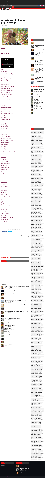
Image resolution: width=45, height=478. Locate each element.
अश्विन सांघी (36, 166)
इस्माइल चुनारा (38, 181)
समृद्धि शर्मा (41, 419)
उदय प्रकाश (36, 182)
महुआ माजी (36, 322)
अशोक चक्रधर (39, 163)
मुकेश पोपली (41, 330)
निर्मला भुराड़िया (42, 265)
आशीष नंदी (42, 178)
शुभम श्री (35, 402)
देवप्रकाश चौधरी (32, 254)
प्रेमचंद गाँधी (34, 297)
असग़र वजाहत (32, 167)
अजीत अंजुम (32, 135)
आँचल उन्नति (36, 167)
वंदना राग (38, 368)
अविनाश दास (32, 163)
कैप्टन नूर (32, 208)
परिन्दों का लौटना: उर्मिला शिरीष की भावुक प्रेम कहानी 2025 (39, 78)
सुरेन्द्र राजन (32, 438)
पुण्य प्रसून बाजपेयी (37, 280)
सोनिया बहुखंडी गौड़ (36, 445)
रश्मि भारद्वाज (36, 349)
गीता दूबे (35, 215)
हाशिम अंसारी (36, 456)
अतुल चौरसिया (32, 136)
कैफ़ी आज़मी (35, 208)
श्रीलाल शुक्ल (32, 407)
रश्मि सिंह (39, 349)
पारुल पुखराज (39, 277)
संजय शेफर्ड (36, 410)
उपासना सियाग (39, 182)
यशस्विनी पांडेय (36, 338)
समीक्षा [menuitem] (22, 7)
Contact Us (42, 476)
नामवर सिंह (36, 262)
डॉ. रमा (36, 238)
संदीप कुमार (42, 411)
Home (1, 5)
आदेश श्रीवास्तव (37, 170)
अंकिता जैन (32, 131)
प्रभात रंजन (36, 289)
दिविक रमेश (40, 247)
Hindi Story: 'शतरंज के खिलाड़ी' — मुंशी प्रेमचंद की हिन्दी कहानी (12, 318)
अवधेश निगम (32, 162)
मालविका (35, 326)
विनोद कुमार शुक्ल (32, 377)
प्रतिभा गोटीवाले (34, 284)
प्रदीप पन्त (42, 285)
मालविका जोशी (38, 326)
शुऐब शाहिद (32, 402)
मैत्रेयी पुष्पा (42, 334)
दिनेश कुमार (42, 246)
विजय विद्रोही (32, 373)
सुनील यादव (42, 433)
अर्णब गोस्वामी (39, 158)
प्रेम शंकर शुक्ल (39, 296)
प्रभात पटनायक (32, 289)
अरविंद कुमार (32, 155)
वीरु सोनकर (36, 387)
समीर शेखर (38, 419)
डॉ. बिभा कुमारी (32, 238)
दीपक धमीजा (35, 250)
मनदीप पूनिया (32, 315)
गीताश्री (40, 215)
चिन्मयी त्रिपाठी (32, 223)
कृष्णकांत (39, 204)
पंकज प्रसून (32, 273)
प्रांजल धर (36, 292)
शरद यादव (35, 392)
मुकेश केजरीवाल (37, 330)
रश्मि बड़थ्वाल (32, 349)
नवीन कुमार (39, 261)
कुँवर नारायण (36, 200)
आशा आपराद (32, 178)
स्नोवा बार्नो (35, 448)
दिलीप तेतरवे (37, 247)
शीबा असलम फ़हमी (41, 400)
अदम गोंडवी (36, 136)
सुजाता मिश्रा (32, 429)
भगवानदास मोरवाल (39, 303)
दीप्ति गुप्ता (42, 250)
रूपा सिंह (36, 361)
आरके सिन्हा (35, 173)
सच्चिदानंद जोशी (32, 415)
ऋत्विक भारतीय (35, 189)
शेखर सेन (32, 403)
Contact (11, 5)
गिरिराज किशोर (32, 213)
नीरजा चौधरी (42, 266)
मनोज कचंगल (39, 316)
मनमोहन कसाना (36, 315)
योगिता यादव (32, 341)
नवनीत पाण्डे (35, 261)
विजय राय (40, 372)
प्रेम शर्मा (42, 296)
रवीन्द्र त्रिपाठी (36, 346)
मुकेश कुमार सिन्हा (32, 330)
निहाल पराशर (35, 266)
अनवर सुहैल (32, 139)
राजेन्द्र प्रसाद (32, 354)
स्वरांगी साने (36, 449)
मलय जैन (39, 319)
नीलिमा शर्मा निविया (36, 270)
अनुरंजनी (42, 144)
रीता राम (39, 360)
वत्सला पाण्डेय (32, 369)
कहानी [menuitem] (15, 7)
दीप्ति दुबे (32, 251)
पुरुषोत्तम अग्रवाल (41, 280)
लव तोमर (35, 365)
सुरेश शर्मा (35, 438)
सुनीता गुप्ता (32, 433)
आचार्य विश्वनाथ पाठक (33, 170)
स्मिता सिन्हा (38, 448)
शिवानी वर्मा (38, 399)
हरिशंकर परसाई (37, 453)
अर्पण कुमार (36, 159)
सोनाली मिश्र (39, 444)
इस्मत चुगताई (35, 181)
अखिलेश (38, 132)
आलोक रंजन (36, 177)
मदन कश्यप (39, 312)
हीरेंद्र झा (39, 456)
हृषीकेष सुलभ (32, 457)
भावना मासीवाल (36, 307)
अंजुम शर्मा (42, 131)
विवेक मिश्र (32, 381)
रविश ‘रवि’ (38, 345)
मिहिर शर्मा (39, 327)
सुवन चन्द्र (42, 438)
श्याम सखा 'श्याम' (32, 406)
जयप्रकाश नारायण (32, 224)
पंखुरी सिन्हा (38, 274)
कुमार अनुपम (32, 201)
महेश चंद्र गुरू (35, 323)
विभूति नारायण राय (33, 380)
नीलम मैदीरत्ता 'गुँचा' (33, 269)
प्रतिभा (31, 284)
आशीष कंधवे (38, 178)
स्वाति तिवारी (39, 449)
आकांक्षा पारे (39, 167)
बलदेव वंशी (41, 300)
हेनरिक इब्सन (36, 457)
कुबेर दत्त (40, 200)
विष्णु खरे (37, 384)
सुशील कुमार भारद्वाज (33, 441)
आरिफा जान (40, 174)
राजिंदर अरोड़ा (32, 353)
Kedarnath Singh (14, 229)
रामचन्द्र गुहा (32, 358)
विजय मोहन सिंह (36, 372)
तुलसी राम (39, 243)
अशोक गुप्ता (36, 163)
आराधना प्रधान (32, 174)
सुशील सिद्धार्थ (42, 441)
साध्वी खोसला (39, 425)
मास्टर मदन (36, 327)
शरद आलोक (36, 391)
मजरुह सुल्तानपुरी (41, 311)
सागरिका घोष (35, 425)
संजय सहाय (40, 410)
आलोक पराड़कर (32, 177)
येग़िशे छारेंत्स (39, 339)
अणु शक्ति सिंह (39, 135)
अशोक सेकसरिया (32, 166)
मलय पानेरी (42, 319)
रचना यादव (39, 342)
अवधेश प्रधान (36, 162)
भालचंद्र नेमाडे (32, 307)
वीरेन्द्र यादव (32, 388)
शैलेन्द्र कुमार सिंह (39, 403)
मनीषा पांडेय (35, 316)
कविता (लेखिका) (36, 197)
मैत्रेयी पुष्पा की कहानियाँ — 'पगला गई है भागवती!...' (11, 293)
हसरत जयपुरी (32, 456)
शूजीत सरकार (38, 402)
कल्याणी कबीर (32, 197)
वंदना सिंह (41, 368)
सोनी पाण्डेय (40, 445)
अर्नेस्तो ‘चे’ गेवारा (32, 159)
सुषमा (40, 442)
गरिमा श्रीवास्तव (35, 212)
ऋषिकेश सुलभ (39, 189)
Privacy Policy (7, 5)
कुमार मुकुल (36, 201)
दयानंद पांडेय (35, 246)
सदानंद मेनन (32, 418)
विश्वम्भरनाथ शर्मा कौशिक (33, 384)
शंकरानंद (40, 388)
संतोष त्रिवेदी (35, 411)
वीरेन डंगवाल (40, 387)
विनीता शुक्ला (36, 376)
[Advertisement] (22, 2)
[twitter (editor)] (43, 5)
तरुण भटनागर (32, 242)
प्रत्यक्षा (39, 285)
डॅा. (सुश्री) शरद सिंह (33, 234)
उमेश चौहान (35, 185)
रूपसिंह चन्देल (32, 361)
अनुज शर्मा (41, 143)
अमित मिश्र (35, 151)
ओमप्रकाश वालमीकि (33, 192)
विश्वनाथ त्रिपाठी (35, 383)
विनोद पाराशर (40, 377)
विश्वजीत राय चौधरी (39, 381)
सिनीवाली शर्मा (39, 426)
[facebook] (39, 5)
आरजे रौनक (39, 173)
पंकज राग (35, 273)
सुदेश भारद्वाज (40, 429)
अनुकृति (35, 143)
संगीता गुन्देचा (39, 407)
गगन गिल (32, 212)
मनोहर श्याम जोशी (37, 318)
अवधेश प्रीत (39, 162)
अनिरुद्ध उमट (37, 140)
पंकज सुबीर (35, 274)
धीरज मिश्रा (32, 257)
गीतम (42, 213)
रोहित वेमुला (36, 364)
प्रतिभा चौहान (38, 284)
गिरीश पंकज (36, 213)
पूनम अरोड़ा (32, 281)
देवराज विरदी (36, 254)
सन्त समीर (32, 419)
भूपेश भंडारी (32, 308)
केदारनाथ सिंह (6, 229)
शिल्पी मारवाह (39, 396)
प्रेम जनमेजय (32, 296)
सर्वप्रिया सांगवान (32, 422)
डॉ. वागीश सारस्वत (38, 239)
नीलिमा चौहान (40, 269)
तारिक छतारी (36, 243)
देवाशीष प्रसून (40, 254)
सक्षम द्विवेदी (32, 414)
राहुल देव (39, 358)
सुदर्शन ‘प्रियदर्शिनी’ (36, 429)
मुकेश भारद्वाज (32, 331)
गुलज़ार (36, 216)
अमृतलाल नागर (32, 154)
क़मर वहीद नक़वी (40, 197)
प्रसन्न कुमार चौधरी (32, 292)
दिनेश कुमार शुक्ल (32, 247)
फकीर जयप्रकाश (32, 299)
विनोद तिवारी (37, 377)
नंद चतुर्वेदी (32, 258)
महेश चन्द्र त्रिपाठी (39, 323)
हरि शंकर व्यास (35, 452)
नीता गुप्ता (39, 266)
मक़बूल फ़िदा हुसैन (37, 311)
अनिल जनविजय (40, 140)
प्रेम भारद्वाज (36, 296)
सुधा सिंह (42, 430)
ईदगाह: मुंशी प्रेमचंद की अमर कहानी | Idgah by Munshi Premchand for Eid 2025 (15, 290)
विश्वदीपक (32, 383)
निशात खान (32, 266)
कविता (3, 229)
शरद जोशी (39, 391)
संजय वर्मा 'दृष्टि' (32, 410)
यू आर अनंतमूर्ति (32, 339)
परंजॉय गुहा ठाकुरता (41, 276)
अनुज (38, 143)
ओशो (39, 192)
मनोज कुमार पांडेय (33, 318)
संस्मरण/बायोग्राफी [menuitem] (26, 7)
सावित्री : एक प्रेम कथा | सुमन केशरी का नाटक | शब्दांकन (11, 297)
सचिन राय (40, 414)
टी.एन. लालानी (32, 232)
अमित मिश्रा (38, 151)
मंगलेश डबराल (39, 308)
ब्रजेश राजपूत (35, 303)
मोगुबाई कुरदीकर (36, 335)
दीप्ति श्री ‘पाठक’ (35, 251)
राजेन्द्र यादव (39, 354)
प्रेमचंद (31, 297)
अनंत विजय (39, 136)
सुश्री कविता (37, 442)
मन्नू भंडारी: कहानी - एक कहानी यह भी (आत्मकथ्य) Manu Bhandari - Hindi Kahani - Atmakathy (39, 82)
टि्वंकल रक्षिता (40, 231)
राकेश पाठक (36, 350)
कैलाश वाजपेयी (32, 209)
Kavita (10, 229)
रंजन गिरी (35, 341)
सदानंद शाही (35, 418)
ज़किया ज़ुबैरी (32, 227)
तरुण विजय (36, 242)
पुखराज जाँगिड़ (32, 280)
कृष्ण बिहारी (36, 204)
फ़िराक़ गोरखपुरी (40, 299)
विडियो (8, 229)
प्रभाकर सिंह (36, 288)
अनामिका (35, 139)
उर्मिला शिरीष (32, 186)
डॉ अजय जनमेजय (33, 235)
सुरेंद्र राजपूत (36, 437)
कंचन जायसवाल (32, 193)
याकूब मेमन (40, 338)
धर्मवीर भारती (40, 255)
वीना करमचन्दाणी (32, 387)
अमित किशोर (39, 150)
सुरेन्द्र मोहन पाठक (39, 437)
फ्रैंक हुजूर (35, 300)
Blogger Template (6, 476)
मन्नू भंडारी (41, 318)
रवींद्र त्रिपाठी (41, 345)
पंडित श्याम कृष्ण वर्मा (33, 276)
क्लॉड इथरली (41, 209)
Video (19, 229)
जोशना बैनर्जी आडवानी (41, 228)
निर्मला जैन (38, 265)
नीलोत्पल (40, 270)
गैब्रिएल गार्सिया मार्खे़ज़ (40, 216)
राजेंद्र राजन (36, 353)
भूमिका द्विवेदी (35, 308)
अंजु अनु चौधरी (38, 131)
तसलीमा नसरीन (39, 242)
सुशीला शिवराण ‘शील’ (33, 442)
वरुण (35, 369)
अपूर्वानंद (32, 147)
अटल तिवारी (36, 135)
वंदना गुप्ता (32, 368)
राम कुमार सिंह (36, 357)
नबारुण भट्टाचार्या (39, 258)
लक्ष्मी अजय (41, 364)
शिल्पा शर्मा (36, 396)
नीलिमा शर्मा (32, 270)
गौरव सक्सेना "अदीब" (37, 219)
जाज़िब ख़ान (36, 227)
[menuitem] (13, 7)
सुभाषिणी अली (39, 434)
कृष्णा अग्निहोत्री (32, 205)
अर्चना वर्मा (35, 158)
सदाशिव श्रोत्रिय (39, 418)
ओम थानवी (36, 190)
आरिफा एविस (36, 174)
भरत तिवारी (32, 304)
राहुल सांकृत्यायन (32, 360)
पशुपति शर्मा (35, 277)
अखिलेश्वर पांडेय (41, 132)
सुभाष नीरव (35, 434)
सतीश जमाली (36, 415)
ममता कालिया (32, 319)
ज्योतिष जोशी (36, 231)
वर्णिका (37, 369)
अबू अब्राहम (35, 147)
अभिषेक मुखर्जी (41, 148)
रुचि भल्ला (42, 360)
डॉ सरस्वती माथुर (37, 235)
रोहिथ (38, 364)
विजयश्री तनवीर (40, 373)
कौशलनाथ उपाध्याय (37, 209)
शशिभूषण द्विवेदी (32, 395)
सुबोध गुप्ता (32, 434)
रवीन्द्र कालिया (32, 346)
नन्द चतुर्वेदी (35, 258)
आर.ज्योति (32, 173)
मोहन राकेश (40, 335)
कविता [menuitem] (18, 7)
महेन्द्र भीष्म (32, 323)
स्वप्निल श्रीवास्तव (32, 449)
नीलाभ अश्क (37, 269)
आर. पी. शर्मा (39, 171)
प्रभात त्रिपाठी (39, 288)
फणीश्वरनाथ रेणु (36, 299)
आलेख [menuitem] (38, 7)
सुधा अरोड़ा (32, 430)
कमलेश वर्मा (35, 196)
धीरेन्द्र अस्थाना (39, 257)
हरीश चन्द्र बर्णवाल (41, 453)
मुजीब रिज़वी (39, 331)
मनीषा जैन (32, 316)
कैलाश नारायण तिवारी (39, 208)
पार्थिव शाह (42, 277)
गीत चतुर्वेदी (39, 213)
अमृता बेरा (39, 154)
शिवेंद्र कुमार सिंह (32, 400)
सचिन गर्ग (37, 414)
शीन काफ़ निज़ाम (36, 400)
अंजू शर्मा (32, 132)
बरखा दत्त (38, 300)
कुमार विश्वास (39, 201)
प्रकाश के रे (39, 281)
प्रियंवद (38, 293)
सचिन (35, 414)
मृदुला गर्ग (35, 334)
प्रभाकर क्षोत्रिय (32, 288)
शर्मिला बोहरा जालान (40, 392)
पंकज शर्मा (38, 273)
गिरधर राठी (39, 212)
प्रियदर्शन (41, 293)
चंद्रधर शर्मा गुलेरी (36, 220)
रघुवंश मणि (42, 341)
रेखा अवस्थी (39, 361)
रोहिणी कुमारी (32, 364)
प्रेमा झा (37, 297)
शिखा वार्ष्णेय (32, 396)
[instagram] (42, 5)
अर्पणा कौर (40, 159)
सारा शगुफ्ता (32, 426)
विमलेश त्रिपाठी (40, 380)
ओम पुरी (39, 190)
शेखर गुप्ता (42, 402)
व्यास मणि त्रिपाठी (36, 388)
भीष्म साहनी (40, 307)
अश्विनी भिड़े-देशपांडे (41, 166)
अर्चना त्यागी (32, 158)
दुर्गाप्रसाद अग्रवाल (40, 251)
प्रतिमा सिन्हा (36, 285)
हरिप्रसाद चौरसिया (33, 453)
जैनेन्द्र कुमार (36, 228)
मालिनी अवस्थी (32, 327)
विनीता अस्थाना (32, 376)
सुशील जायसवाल (38, 441)
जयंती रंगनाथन (41, 223)
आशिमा (35, 178)
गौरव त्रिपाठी (32, 219)
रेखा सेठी (42, 361)
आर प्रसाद (36, 171)
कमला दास (32, 196)
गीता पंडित (38, 215)
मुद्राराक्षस (42, 331)
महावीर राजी (32, 322)
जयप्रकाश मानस (37, 224)
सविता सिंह (32, 425)
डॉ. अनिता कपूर (41, 235)
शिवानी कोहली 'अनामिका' (33, 399)
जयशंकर (40, 224)
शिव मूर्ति (42, 396)
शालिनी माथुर (36, 395)
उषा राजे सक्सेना (39, 186)
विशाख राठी (35, 381)
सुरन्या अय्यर (32, 437)
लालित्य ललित (38, 365)
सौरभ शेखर (32, 448)
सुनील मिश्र (38, 433)
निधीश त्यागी (32, 265)
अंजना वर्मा (35, 131)
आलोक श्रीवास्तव (40, 177)
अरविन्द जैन (41, 155)
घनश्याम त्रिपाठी (41, 219)
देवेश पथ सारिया (36, 255)
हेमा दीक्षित (39, 457)
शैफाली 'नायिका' (35, 403)
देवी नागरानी (32, 255)
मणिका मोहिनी (35, 312)
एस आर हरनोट (32, 190)
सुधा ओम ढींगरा (35, 430)
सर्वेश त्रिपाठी (40, 422)
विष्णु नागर (41, 384)
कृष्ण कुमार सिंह (32, 204)
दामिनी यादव (38, 246)
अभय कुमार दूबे (38, 147)
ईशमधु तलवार (32, 182)
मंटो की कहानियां (32, 311)
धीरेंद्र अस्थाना (35, 257)
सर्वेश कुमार (36, 422)
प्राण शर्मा (39, 292)
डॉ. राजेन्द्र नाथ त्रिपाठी (33, 239)
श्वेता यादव (36, 407)
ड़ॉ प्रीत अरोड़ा (36, 232)
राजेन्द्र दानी (39, 353)
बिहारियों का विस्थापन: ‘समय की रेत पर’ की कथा (39, 74)
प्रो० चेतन (40, 297)
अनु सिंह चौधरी (32, 143)
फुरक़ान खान (32, 300)
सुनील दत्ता (35, 433)
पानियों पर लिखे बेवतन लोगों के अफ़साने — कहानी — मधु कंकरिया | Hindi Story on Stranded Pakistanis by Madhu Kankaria (16, 301)
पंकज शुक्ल (41, 273)
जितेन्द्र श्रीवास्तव (32, 228)
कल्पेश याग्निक (39, 196)
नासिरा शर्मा (39, 262)
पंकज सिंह (32, 274)
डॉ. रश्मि (42, 238)
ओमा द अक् (37, 192)
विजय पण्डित (32, 372)
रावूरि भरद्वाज (35, 358)
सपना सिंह (35, 419)
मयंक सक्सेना (36, 319)
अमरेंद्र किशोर (36, 150)
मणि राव (32, 312)
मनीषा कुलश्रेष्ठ (40, 315)
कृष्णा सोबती (36, 205)
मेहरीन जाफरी (38, 334)
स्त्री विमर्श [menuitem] (31, 7)
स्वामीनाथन (32, 452)
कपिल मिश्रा (36, 193)
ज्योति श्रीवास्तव (32, 231)
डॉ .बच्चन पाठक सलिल (38, 234)
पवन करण (32, 277)
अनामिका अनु (38, 139)
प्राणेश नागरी (32, 293)
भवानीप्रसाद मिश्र (36, 304)
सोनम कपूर (32, 444)
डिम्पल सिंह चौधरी (40, 232)
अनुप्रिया (39, 144)
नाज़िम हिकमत (32, 262)
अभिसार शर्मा (32, 150)
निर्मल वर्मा (35, 265)
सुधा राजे (39, 430)
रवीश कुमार (39, 346)
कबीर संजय (40, 193)
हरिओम (39, 452)
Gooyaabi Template (15, 476)
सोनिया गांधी (32, 445)
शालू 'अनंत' (40, 395)
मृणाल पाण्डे (32, 334)
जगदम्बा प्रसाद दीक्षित (37, 223)
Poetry (17, 229)
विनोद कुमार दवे (40, 376)
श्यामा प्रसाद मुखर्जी (37, 406)
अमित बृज (32, 151)
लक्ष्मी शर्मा (32, 365)
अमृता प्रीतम (36, 154)
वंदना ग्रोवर (35, 368)
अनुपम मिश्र (32, 144)
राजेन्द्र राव (42, 354)
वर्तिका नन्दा (40, 369)
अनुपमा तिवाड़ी (35, 144)
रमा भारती (32, 345)
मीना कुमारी (42, 327)
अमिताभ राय (42, 151)
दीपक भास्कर (39, 250)
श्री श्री (41, 406)
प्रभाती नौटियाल (39, 289)
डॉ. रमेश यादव (39, 238)
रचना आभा (36, 342)
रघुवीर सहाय (32, 342)
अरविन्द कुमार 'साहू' (37, 155)
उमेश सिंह (32, 185)
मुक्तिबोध (36, 331)
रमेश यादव (35, 345)
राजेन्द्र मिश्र (36, 354)
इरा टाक (32, 181)
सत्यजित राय (40, 415)
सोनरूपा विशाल (35, 444)
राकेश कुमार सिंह (32, 350)
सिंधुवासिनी (35, 426)
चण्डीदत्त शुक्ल (40, 220)
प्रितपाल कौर (35, 293)
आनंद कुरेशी (42, 170)
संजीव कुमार (32, 411)
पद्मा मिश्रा (37, 276)
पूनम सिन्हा (35, 281)
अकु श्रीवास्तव (35, 132)
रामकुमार (39, 357)
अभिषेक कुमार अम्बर (37, 148)
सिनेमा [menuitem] (35, 7)
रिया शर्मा (36, 360)
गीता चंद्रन (32, 215)
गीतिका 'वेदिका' (32, 216)
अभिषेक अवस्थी (32, 148)
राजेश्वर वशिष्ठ (32, 357)
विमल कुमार (37, 380)
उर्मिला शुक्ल (36, 186)
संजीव (42, 410)
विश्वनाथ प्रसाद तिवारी (40, 383)
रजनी (41, 342)
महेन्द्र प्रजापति (39, 322)
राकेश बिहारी (40, 350)
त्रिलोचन (32, 246)
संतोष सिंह (39, 411)
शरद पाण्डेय (32, 392)
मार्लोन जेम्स (32, 326)
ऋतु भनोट (32, 189)
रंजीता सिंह (38, 341)
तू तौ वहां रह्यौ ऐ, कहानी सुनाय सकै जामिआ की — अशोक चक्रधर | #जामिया (39, 65)
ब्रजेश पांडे (32, 303)
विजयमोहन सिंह (36, 373)
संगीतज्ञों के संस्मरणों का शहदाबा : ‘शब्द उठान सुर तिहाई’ (39, 46)
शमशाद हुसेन (32, 391)
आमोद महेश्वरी (32, 171)
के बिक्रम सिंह (40, 205)
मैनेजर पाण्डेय (32, 335)
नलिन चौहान (32, 261)
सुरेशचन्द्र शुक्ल (38, 438)
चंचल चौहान (32, 220)
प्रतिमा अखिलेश (32, 285)
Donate (4, 5)
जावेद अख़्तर (39, 227)
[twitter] (40, 5)
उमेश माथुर (38, 185)
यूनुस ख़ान (36, 339)
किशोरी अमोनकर (32, 200)
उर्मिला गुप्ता (42, 185)
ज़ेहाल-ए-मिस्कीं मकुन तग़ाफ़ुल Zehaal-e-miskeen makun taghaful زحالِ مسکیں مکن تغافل (16, 311)
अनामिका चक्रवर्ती (32, 140)
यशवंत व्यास (32, 338)
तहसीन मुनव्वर (32, 243)
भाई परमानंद (40, 304)
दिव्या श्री (32, 250)
